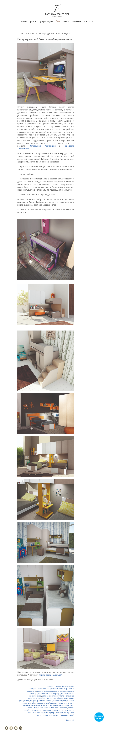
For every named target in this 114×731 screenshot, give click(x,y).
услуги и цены (46, 21)
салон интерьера (35, 708)
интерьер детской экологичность (49, 703)
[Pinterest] (21, 728)
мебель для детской (39, 705)
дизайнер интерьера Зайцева (50, 698)
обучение (76, 21)
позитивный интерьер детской (61, 705)
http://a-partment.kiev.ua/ (50, 675)
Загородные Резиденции (43, 146)
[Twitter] (11, 728)
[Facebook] (6, 728)
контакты (88, 21)
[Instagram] (16, 728)
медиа (66, 21)
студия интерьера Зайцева (51, 712)
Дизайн (58, 686)
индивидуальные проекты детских (44, 700)
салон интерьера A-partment (55, 708)
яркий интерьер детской (63, 715)
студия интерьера (50, 710)
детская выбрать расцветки (48, 691)
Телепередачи (68, 686)
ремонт (33, 21)
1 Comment (69, 720)
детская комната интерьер (48, 693)
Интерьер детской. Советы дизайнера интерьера (44, 39)
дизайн (24, 21)
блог (58, 21)
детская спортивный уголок (53, 696)
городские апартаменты (39, 688)
